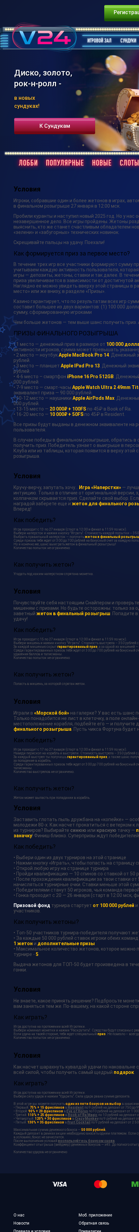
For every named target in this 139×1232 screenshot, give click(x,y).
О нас (18, 1215)
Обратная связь (94, 1223)
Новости (21, 1223)
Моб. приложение (95, 1215)
